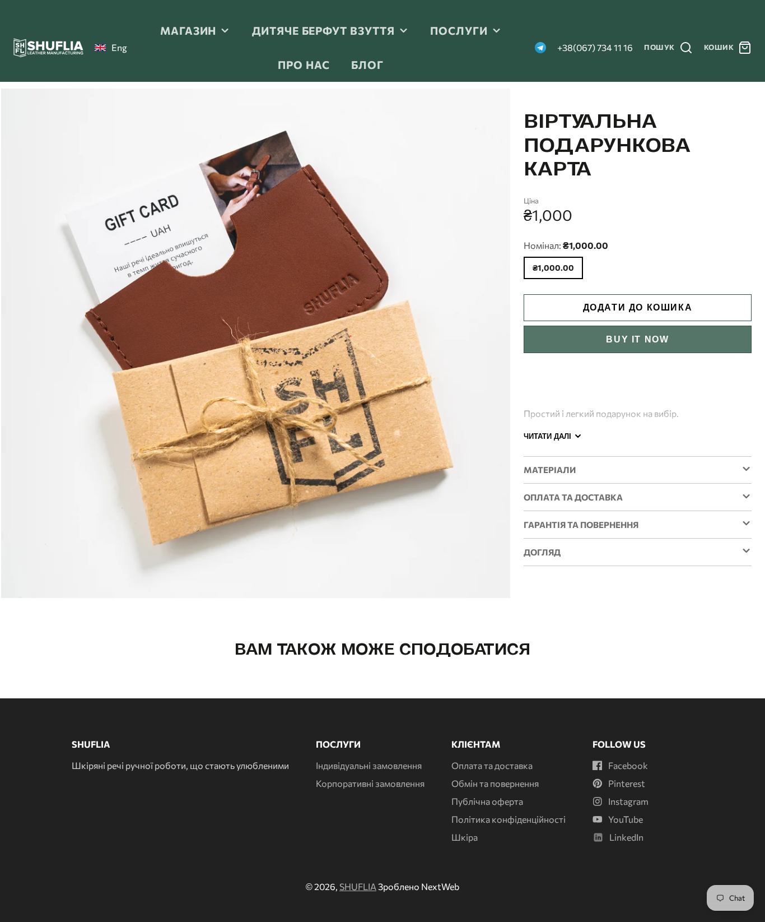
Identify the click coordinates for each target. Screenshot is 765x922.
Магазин (188, 30)
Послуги (459, 30)
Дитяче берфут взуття (323, 30)
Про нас (304, 64)
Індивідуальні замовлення (369, 765)
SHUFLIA (357, 886)
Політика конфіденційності (508, 819)
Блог (367, 64)
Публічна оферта (487, 801)
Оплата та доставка (492, 765)
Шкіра (464, 837)
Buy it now (637, 339)
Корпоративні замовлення (370, 783)
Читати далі (547, 436)
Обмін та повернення (495, 783)
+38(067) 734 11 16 (595, 47)
